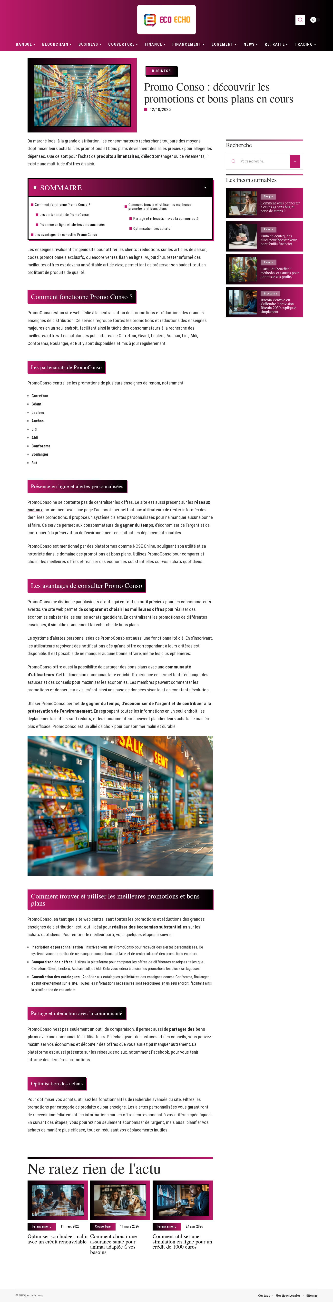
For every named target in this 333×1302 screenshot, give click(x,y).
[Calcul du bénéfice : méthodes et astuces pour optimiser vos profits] (243, 269)
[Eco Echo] (166, 19)
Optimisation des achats (151, 229)
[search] (300, 20)
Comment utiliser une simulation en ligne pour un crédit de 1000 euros (182, 1241)
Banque (268, 196)
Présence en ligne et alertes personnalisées (73, 225)
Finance (268, 229)
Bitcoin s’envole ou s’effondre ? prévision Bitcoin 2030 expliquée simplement (278, 305)
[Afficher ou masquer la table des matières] (144, 188)
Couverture (103, 1226)
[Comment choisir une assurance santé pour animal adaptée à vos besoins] (120, 1200)
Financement (41, 1226)
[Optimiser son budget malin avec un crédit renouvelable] (58, 1200)
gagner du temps (136, 525)
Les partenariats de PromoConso (64, 215)
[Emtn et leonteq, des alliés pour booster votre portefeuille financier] (243, 236)
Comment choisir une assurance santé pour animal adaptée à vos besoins (113, 1243)
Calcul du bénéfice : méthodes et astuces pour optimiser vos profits (280, 272)
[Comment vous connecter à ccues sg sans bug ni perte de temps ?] (243, 203)
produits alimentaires (118, 156)
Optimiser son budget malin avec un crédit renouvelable (58, 1238)
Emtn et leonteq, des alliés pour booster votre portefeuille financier (279, 239)
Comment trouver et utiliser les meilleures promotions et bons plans (160, 207)
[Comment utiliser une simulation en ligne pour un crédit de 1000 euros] (183, 1200)
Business (161, 71)
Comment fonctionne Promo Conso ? (62, 205)
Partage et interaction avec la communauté (166, 219)
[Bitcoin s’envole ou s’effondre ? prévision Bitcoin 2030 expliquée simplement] (243, 302)
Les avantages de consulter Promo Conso (66, 235)
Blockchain (270, 293)
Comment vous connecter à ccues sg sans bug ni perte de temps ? (280, 206)
